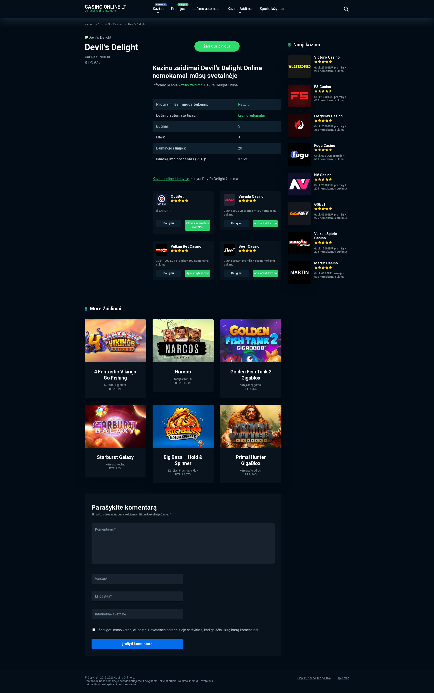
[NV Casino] (299, 194)
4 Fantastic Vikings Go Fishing (115, 375)
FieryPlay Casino (328, 116)
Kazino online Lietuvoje (171, 179)
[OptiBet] (161, 204)
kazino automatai (251, 115)
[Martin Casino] (299, 282)
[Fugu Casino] (299, 165)
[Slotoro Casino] (299, 76)
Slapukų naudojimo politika (314, 678)
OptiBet (177, 196)
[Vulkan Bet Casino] (161, 254)
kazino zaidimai (191, 85)
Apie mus (343, 678)
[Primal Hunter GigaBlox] (250, 446)
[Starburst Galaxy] (115, 446)
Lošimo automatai (206, 9)
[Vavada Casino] (229, 204)
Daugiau (168, 223)
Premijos (178, 9)
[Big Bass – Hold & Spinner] (183, 446)
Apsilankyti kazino (265, 223)
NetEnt (243, 104)
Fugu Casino (324, 145)
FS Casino (322, 87)
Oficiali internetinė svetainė (197, 225)
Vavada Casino (251, 196)
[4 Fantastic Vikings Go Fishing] (115, 361)
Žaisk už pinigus (217, 46)
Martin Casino (326, 263)
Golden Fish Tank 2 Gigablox (250, 375)
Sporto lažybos (272, 9)
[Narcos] (183, 361)
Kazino (158, 9)
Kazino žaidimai (240, 9)
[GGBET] (299, 223)
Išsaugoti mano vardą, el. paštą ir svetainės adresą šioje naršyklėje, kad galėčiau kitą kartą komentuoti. (178, 630)
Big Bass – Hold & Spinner (183, 460)
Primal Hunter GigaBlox (251, 460)
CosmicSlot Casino (110, 24)
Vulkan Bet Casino (186, 246)
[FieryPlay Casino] (299, 135)
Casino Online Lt (106, 6)
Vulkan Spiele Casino (325, 236)
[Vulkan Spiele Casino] (299, 253)
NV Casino (323, 175)
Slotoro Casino (327, 57)
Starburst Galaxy (115, 457)
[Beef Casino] (229, 254)
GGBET (320, 204)
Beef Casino (248, 246)
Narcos (183, 372)
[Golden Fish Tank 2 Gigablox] (250, 361)
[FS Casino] (299, 106)
